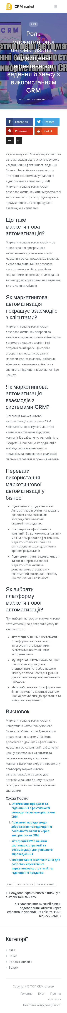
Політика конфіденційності (42, 1005)
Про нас (55, 994)
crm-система (25, 884)
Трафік (13, 968)
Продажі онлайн (20, 962)
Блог (41, 994)
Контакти (54, 999)
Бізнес (13, 956)
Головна (26, 994)
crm (9, 884)
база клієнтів (46, 884)
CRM (33, 24)
